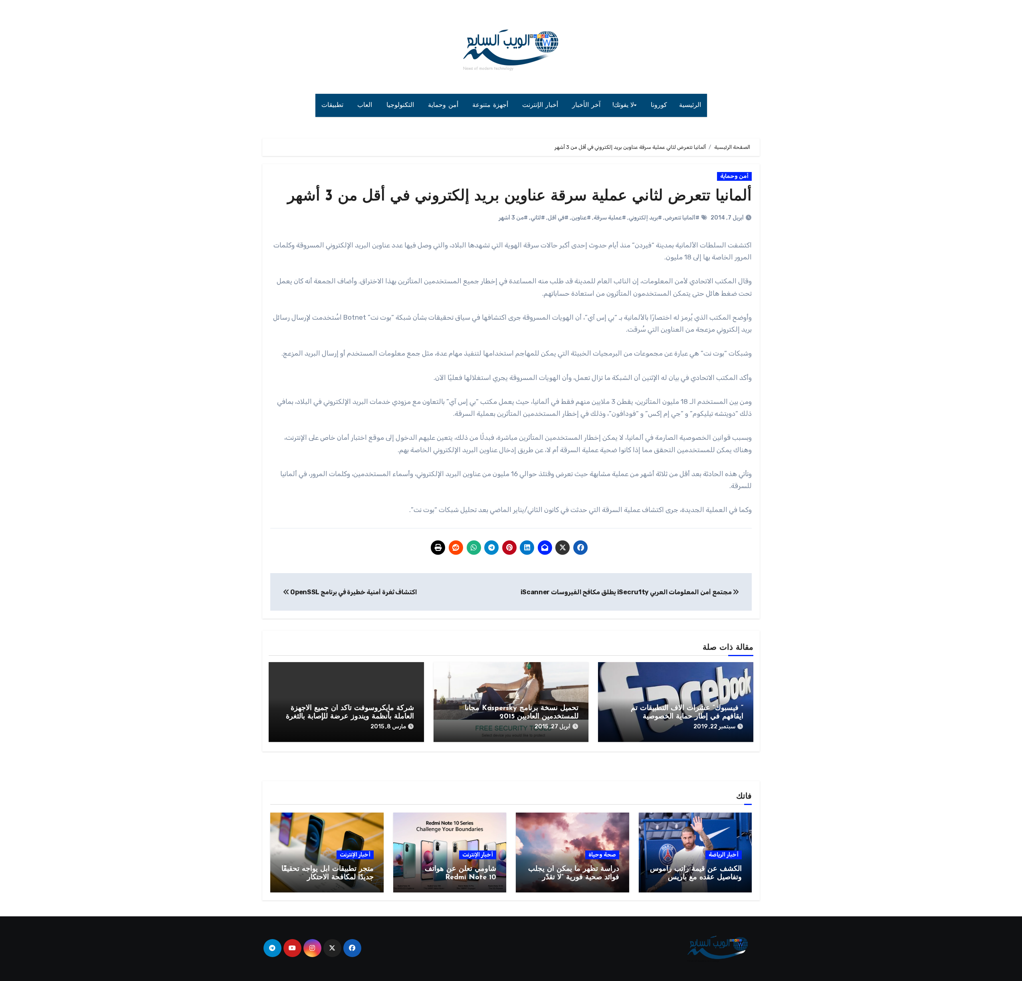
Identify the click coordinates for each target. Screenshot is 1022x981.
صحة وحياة (602, 854)
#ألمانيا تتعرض (682, 217)
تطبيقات (333, 105)
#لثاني (538, 217)
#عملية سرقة (610, 217)
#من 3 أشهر (513, 217)
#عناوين (581, 217)
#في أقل (558, 217)
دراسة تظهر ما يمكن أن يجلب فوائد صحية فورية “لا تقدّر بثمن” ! (573, 878)
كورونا (659, 105)
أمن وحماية (444, 105)
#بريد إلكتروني (645, 217)
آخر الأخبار (586, 105)
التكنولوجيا (401, 105)
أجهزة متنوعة (491, 105)
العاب (365, 105)
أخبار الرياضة (724, 854)
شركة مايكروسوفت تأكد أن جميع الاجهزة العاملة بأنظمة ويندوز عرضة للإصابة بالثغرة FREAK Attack (350, 717)
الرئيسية (690, 105)
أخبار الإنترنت (541, 105)
